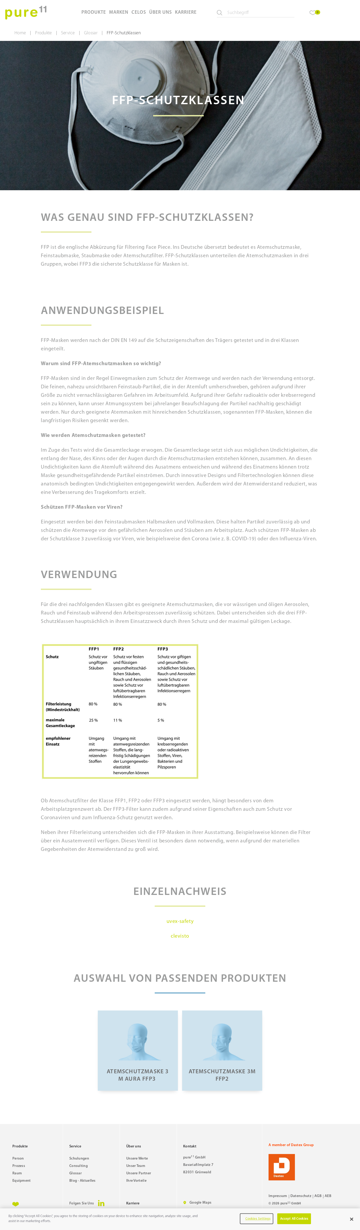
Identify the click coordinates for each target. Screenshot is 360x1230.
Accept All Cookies (294, 1219)
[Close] (351, 1219)
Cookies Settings (257, 1219)
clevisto (180, 936)
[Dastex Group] (308, 1167)
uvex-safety (180, 921)
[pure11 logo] (25, 13)
